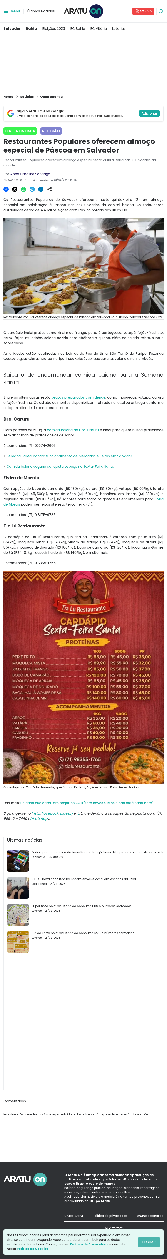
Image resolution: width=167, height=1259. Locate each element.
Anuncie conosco (150, 1216)
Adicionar (149, 113)
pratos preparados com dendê (78, 397)
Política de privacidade (110, 1216)
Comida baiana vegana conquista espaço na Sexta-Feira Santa (60, 466)
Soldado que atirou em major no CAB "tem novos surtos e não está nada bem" (86, 802)
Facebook (50, 813)
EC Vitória (98, 28)
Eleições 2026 (53, 28)
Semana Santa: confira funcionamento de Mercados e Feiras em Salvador (69, 456)
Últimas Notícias (41, 11)
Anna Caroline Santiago (30, 173)
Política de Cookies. (33, 1249)
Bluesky (66, 813)
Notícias (27, 97)
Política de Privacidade (89, 1244)
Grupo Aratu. (100, 1201)
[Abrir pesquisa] (161, 11)
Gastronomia (51, 97)
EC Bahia (77, 28)
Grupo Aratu (73, 1216)
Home (8, 97)
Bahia (31, 28)
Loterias (118, 28)
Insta (36, 813)
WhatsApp (38, 818)
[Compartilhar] (49, 189)
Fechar (149, 1241)
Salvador (12, 28)
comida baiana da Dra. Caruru (73, 429)
